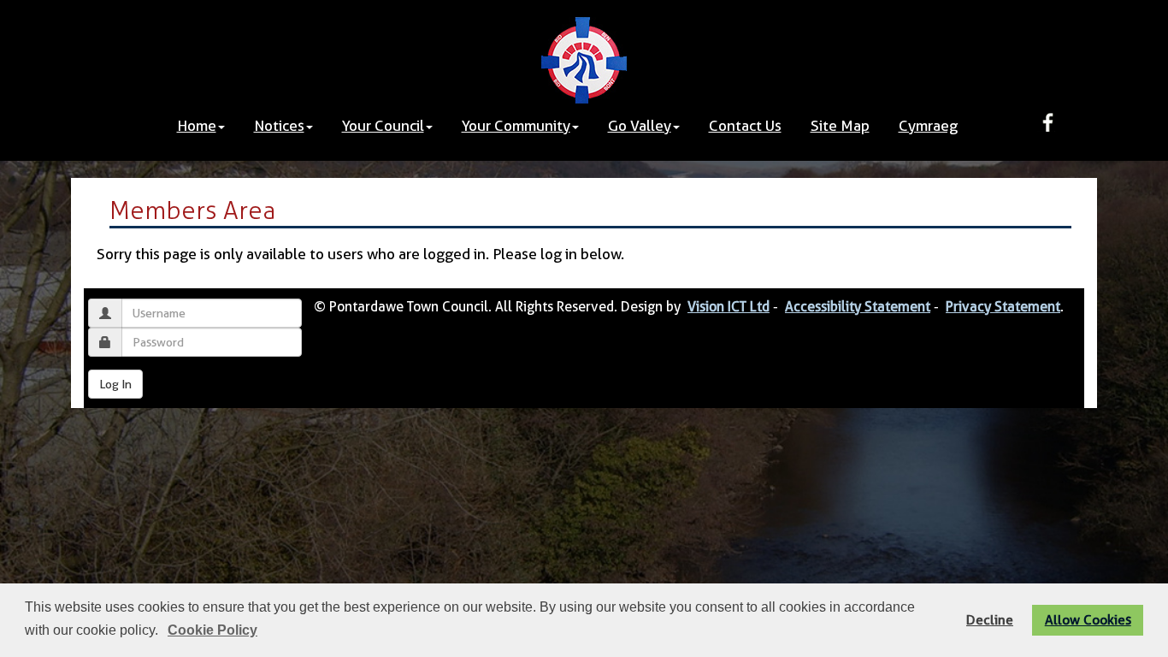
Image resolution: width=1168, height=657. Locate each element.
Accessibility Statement (857, 307)
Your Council (383, 125)
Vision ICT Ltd (728, 307)
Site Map (840, 125)
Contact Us (745, 125)
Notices (279, 125)
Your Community (516, 125)
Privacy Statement (1003, 307)
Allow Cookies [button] (1088, 620)
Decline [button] (989, 620)
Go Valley (639, 125)
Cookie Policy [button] (212, 630)
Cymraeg (928, 125)
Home (196, 125)
